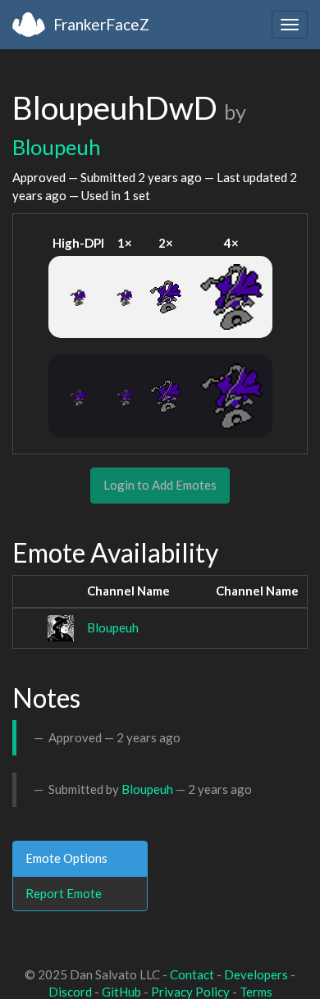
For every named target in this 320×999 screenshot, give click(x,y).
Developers (256, 974)
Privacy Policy (190, 991)
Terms (256, 991)
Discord (70, 991)
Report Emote (63, 893)
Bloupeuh (56, 147)
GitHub (121, 991)
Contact (192, 974)
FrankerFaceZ (101, 24)
